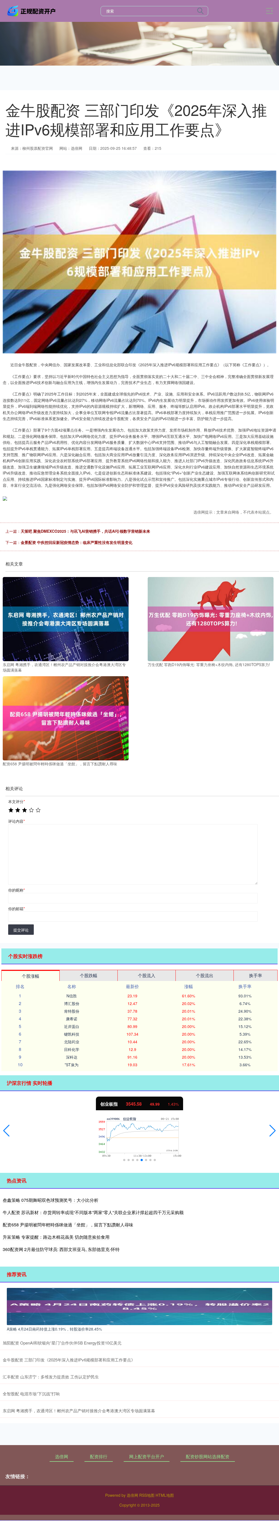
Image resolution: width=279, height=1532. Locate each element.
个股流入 (146, 975)
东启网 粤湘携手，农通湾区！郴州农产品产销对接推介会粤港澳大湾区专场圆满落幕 (79, 1410)
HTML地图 (165, 1495)
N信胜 (71, 995)
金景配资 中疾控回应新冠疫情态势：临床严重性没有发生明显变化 (76, 542)
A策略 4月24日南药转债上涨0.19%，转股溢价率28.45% (54, 1329)
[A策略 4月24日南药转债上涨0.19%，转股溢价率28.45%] (139, 1306)
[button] (6, 1131)
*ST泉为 (71, 1064)
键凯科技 (71, 1034)
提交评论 (21, 930)
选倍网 (61, 1456)
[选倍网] (32, 10)
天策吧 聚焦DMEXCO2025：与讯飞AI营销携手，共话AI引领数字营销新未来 (85, 531)
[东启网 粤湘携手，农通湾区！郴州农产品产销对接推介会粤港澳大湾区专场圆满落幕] (66, 618)
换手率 (255, 975)
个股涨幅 (30, 976)
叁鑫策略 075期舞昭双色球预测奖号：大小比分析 (50, 1200)
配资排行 (98, 1456)
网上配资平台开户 (146, 1456)
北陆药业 (71, 1041)
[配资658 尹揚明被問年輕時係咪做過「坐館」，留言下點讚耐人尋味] (66, 717)
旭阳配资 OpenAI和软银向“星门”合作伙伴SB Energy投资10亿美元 (62, 1343)
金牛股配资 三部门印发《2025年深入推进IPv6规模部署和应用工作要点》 (69, 1360)
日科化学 (71, 1049)
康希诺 (71, 1018)
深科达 (71, 1057)
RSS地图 (146, 1495)
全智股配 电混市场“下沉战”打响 (31, 1393)
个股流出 (204, 975)
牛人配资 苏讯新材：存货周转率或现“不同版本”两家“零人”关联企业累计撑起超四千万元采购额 (93, 1212)
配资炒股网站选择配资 (207, 1456)
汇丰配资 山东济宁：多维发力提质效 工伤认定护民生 (51, 1376)
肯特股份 (71, 1011)
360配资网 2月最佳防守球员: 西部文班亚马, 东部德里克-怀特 (61, 1249)
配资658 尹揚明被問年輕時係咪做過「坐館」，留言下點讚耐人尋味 (68, 1225)
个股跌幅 (88, 975)
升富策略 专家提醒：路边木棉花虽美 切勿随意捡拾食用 (56, 1237)
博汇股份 (71, 1003)
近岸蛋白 (71, 1026)
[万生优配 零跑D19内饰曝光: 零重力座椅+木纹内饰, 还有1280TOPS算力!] (211, 618)
